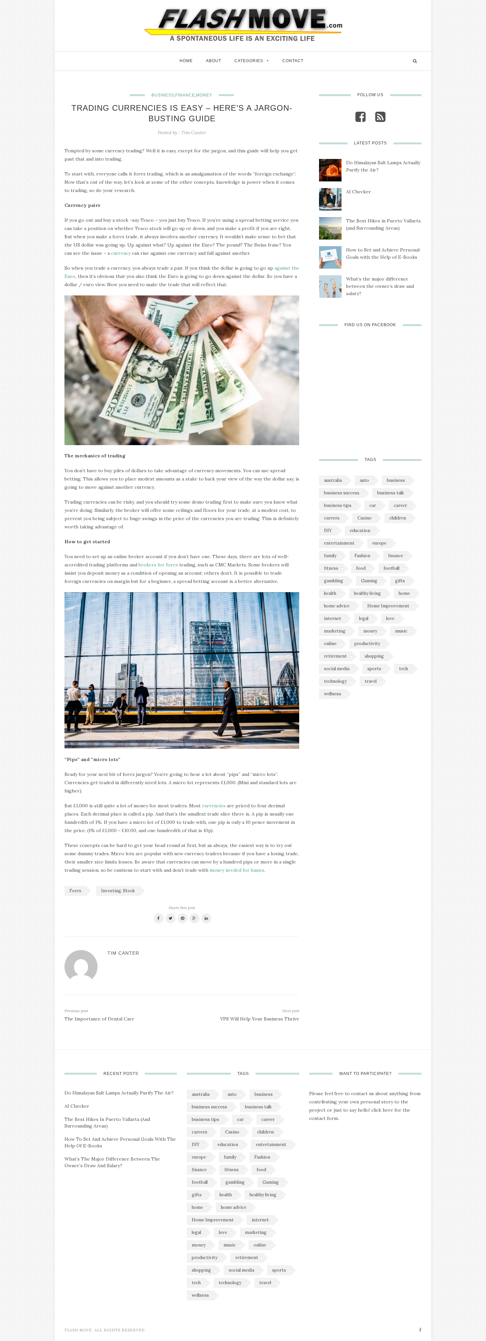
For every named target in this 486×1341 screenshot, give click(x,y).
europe (379, 543)
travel (371, 681)
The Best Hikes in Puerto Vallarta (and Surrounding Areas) (383, 224)
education (360, 530)
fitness (331, 568)
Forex (75, 891)
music (401, 631)
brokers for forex (158, 565)
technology (335, 681)
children (397, 518)
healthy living (367, 593)
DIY (328, 530)
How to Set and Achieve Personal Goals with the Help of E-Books (383, 253)
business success (341, 493)
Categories (248, 60)
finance (395, 555)
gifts (400, 581)
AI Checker (358, 192)
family (330, 555)
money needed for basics (237, 870)
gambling (333, 581)
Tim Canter (193, 132)
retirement (335, 656)
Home (186, 60)
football (391, 568)
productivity (367, 643)
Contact (293, 60)
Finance (185, 95)
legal (363, 618)
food (361, 568)
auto (364, 480)
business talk (390, 493)
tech (403, 668)
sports (374, 668)
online (330, 643)
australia (333, 480)
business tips (337, 505)
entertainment (339, 543)
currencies (213, 806)
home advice (336, 606)
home (404, 593)
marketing (334, 631)
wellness (332, 694)
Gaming (369, 581)
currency (121, 253)
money (370, 631)
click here (382, 1110)
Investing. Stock (118, 891)
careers (332, 518)
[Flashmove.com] (243, 24)
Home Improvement (388, 606)
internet (332, 618)
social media (336, 668)
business (396, 480)
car (372, 505)
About (213, 60)
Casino (364, 518)
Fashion (362, 555)
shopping (374, 656)
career (400, 505)
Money (204, 95)
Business (162, 95)
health (330, 593)
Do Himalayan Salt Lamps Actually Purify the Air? (383, 166)
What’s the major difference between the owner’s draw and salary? (380, 286)
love (390, 618)
